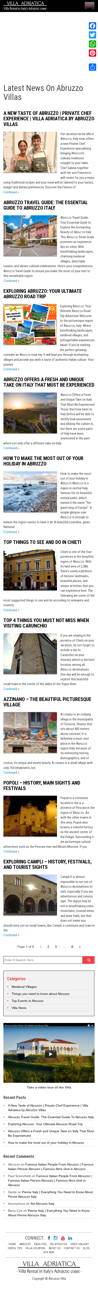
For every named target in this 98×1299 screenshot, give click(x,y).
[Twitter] (92, 34)
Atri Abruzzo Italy (42, 1203)
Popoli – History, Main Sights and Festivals (41, 785)
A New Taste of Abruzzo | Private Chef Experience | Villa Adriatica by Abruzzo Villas (48, 118)
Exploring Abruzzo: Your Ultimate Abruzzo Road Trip (42, 293)
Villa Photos (58, 1244)
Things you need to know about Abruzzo (41, 994)
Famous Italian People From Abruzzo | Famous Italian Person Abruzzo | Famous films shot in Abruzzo (50, 1180)
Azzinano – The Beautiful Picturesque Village (47, 702)
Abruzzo (25, 1244)
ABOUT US (54, 1248)
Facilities (40, 1244)
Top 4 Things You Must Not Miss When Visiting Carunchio (46, 623)
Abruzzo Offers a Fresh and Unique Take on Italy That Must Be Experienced (48, 382)
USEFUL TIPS (15, 1248)
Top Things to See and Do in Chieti (42, 542)
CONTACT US (72, 1248)
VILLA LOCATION (35, 1248)
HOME (12, 1244)
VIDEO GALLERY (79, 1244)
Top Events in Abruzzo (28, 1001)
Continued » (11, 192)
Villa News (19, 1008)
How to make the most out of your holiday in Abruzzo (43, 461)
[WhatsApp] (92, 43)
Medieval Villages (24, 987)
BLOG (86, 1248)
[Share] (92, 67)
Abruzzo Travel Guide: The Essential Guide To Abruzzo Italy (45, 205)
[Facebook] (92, 25)
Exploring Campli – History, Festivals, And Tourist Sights (47, 864)
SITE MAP (48, 1252)
